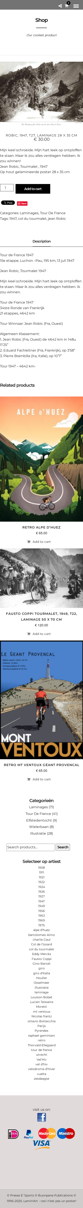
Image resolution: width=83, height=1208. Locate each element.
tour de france (41, 1050)
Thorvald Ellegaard (42, 1045)
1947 (13, 219)
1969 (41, 920)
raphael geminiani (41, 1035)
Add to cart (33, 189)
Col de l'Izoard (41, 944)
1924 (41, 887)
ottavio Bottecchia (42, 1021)
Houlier (41, 978)
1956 (41, 911)
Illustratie (38, 833)
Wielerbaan (39, 827)
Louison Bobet (41, 997)
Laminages (29, 213)
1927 (41, 896)
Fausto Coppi (42, 959)
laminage (41, 992)
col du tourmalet (32, 219)
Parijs (41, 1026)
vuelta (41, 1074)
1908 (41, 868)
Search (62, 847)
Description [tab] (42, 241)
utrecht (41, 1055)
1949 (41, 906)
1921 (41, 877)
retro (41, 1040)
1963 (41, 916)
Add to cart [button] (42, 542)
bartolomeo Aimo (41, 935)
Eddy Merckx (41, 954)
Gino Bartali (41, 964)
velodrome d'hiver (41, 1069)
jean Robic (57, 219)
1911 (41, 872)
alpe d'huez (41, 930)
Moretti (41, 1007)
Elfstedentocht (39, 820)
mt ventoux (41, 1011)
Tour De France (53, 213)
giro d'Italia (41, 973)
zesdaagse (41, 1079)
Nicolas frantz (41, 1016)
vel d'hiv (42, 1064)
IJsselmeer (41, 983)
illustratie (42, 987)
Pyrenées (41, 1031)
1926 (41, 892)
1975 (41, 925)
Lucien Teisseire (41, 1002)
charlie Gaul (41, 940)
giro (42, 968)
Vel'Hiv (42, 1059)
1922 (41, 882)
